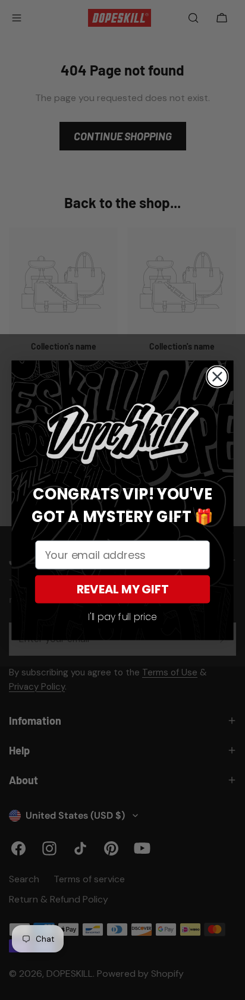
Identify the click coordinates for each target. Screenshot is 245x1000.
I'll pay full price (123, 617)
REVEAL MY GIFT (123, 589)
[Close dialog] (217, 376)
